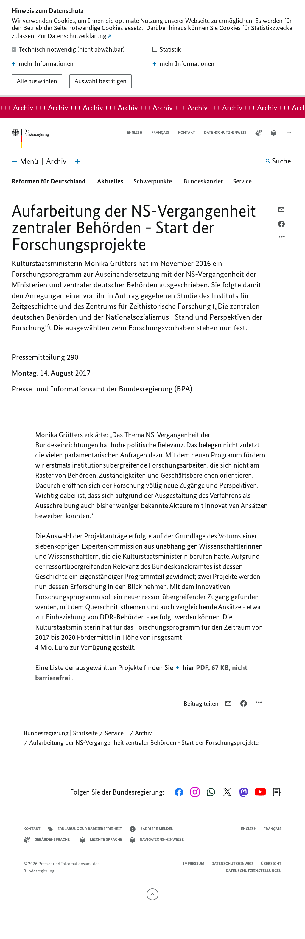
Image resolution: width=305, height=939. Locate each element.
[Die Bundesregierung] (30, 138)
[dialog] (152, 48)
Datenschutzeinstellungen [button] (253, 870)
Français (160, 132)
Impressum (193, 863)
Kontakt (186, 132)
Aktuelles (110, 181)
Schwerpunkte (153, 181)
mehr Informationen (46, 63)
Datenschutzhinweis (225, 132)
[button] (289, 132)
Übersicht (271, 863)
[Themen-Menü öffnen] (77, 161)
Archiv (143, 733)
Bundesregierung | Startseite (61, 733)
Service (244, 181)
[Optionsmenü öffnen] (282, 238)
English (134, 132)
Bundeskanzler (203, 181)
